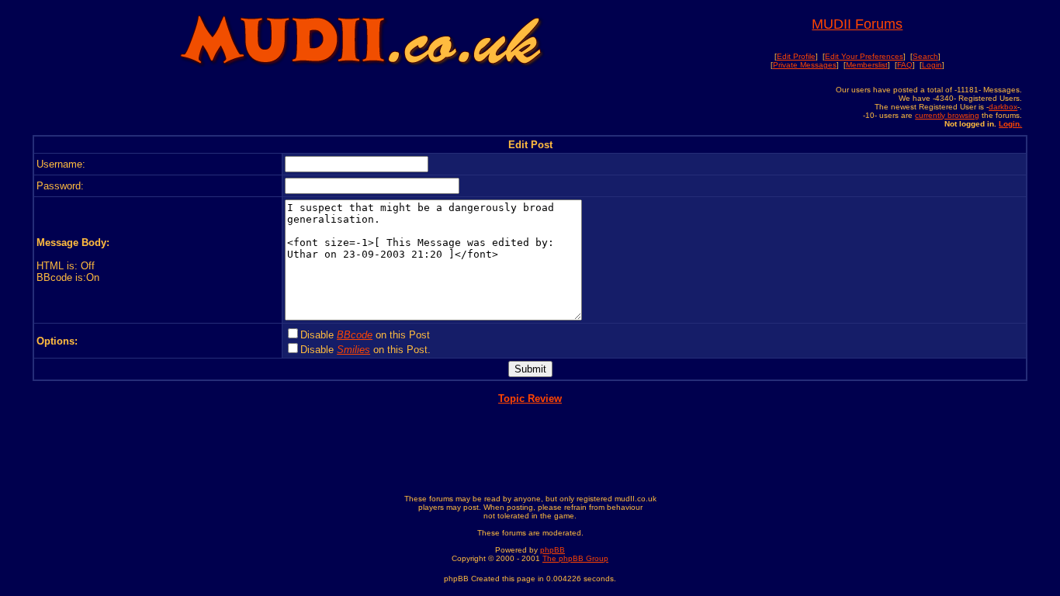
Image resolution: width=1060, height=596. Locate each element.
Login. (1010, 124)
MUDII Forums (857, 24)
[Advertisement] (360, 106)
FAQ (905, 65)
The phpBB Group (575, 558)
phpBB (552, 550)
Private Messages (805, 65)
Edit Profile (796, 56)
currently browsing (947, 115)
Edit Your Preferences (864, 56)
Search (925, 56)
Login (932, 65)
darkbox (1003, 106)
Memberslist (867, 65)
